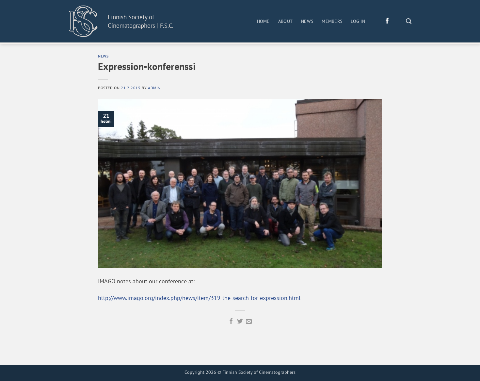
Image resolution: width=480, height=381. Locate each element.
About (285, 21)
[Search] (408, 21)
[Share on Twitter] (240, 322)
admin (154, 87)
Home (263, 21)
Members (332, 21)
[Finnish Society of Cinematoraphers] (83, 21)
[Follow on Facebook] (387, 21)
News (307, 21)
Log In (358, 21)
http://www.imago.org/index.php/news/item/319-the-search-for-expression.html (199, 298)
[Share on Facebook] (231, 322)
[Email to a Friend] (249, 322)
